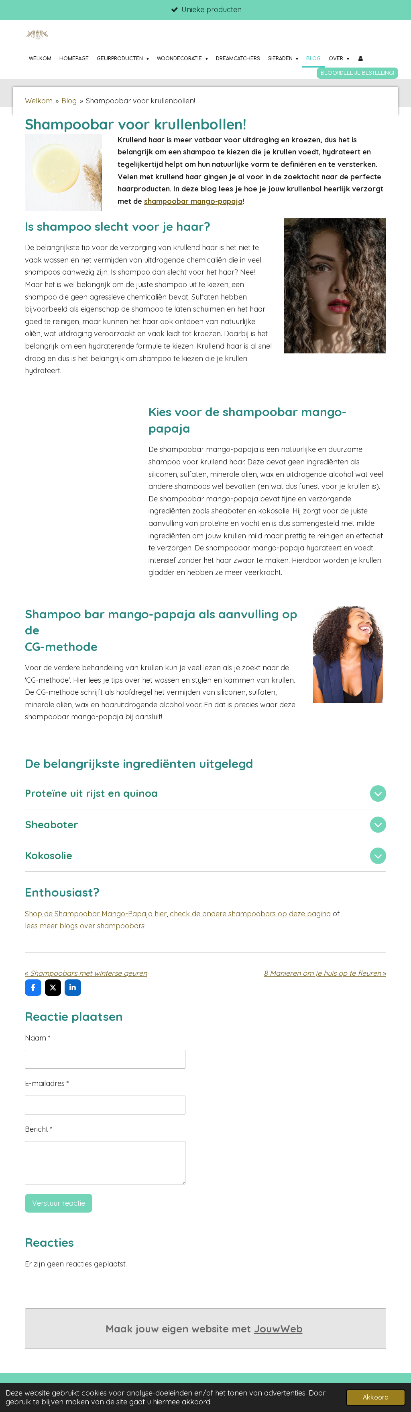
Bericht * (39, 1129)
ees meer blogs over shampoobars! (86, 925)
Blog (69, 100)
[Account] (360, 59)
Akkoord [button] (376, 1397)
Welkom (39, 100)
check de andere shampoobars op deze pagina (250, 913)
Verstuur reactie (58, 1203)
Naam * (38, 1038)
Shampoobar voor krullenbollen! (140, 100)
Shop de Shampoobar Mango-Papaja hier (96, 913)
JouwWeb (278, 1328)
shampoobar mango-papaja (193, 201)
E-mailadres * (47, 1083)
